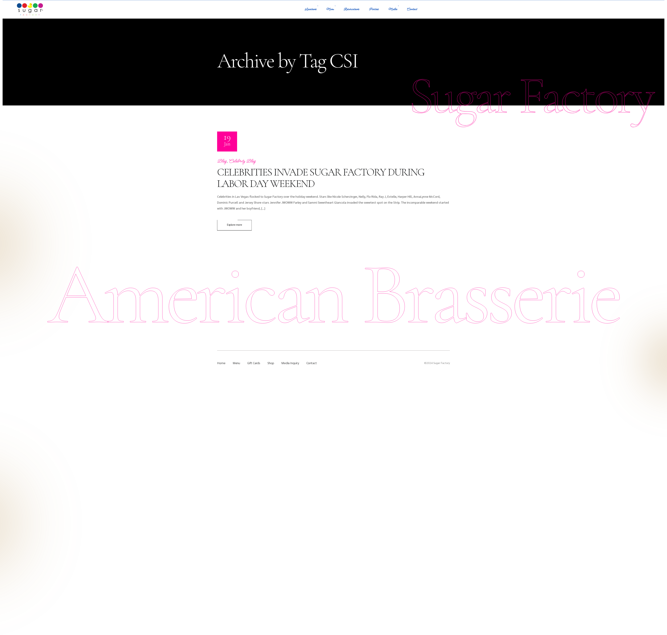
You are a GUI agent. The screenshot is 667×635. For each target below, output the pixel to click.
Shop (270, 363)
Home (221, 363)
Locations (310, 9)
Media (392, 9)
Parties (374, 9)
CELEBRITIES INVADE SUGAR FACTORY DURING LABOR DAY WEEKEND (320, 178)
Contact (412, 9)
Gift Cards (253, 363)
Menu (330, 9)
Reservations (351, 9)
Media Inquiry (290, 363)
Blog (222, 161)
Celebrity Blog (242, 161)
